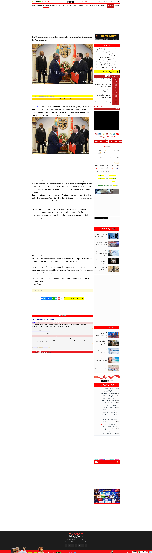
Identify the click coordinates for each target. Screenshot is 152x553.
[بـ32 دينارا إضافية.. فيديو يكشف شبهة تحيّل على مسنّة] (113, 368)
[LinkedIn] (86, 545)
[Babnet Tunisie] (76, 534)
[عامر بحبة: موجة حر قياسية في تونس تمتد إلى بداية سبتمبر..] (113, 360)
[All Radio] (107, 496)
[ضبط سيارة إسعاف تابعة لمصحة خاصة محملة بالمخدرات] (113, 244)
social (58, 5)
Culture (64, 5)
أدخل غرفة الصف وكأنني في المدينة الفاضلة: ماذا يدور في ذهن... (103, 85)
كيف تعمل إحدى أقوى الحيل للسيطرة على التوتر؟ (103, 91)
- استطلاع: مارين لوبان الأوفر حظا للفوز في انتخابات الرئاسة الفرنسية (107, 65)
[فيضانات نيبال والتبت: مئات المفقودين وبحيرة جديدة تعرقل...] (116, 80)
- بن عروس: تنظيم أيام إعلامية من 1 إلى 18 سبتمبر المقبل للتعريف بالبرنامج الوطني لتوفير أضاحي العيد (107, 51)
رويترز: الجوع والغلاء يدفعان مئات (109, 405)
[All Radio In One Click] (142, 552)
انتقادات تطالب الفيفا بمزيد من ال (109, 391)
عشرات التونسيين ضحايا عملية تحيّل (110, 431)
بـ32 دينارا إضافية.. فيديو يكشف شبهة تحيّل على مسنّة (101, 367)
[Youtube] (107, 1)
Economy (46, 5)
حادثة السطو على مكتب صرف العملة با (108, 415)
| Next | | (119, 552)
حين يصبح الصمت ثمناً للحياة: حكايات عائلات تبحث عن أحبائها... (102, 102)
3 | (116, 69)
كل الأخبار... (106, 45)
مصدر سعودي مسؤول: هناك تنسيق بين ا (108, 422)
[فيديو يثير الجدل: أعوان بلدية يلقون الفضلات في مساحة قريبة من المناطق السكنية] (113, 269)
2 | (117, 69)
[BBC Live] (107, 133)
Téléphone (67, 541)
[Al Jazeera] (103, 133)
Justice (98, 5)
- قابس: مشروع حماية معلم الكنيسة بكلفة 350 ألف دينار (108, 53)
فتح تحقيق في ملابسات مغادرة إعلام (109, 424)
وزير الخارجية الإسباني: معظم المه (110, 407)
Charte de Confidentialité (82, 541)
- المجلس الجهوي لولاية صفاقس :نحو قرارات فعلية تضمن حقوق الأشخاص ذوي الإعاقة (107, 55)
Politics (39, 5)
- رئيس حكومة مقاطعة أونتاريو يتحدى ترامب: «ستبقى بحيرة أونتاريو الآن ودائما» (107, 67)
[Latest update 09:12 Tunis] (71, 1)
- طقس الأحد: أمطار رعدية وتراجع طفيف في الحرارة (108, 57)
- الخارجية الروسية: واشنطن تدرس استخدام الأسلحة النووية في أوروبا (107, 63)
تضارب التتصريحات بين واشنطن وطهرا (108, 393)
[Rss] (97, 1)
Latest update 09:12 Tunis (84, 1)
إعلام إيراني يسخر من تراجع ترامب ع (109, 398)
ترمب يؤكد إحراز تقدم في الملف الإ (109, 419)
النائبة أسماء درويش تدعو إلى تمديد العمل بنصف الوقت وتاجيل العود (101, 253)
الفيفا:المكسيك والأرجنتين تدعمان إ (109, 412)
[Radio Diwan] (114, 133)
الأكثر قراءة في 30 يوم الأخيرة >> (107, 385)
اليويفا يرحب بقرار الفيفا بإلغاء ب (109, 389)
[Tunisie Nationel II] (99, 134)
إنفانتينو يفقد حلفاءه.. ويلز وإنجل (110, 429)
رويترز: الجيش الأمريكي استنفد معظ (109, 400)
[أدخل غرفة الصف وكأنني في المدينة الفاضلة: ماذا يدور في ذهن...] (116, 86)
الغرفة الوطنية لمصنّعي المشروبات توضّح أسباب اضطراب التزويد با (102, 351)
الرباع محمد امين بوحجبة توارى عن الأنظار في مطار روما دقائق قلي (101, 261)
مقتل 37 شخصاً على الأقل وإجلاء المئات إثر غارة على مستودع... (103, 96)
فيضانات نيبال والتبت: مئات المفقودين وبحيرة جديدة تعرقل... (102, 80)
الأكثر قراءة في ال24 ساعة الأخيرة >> (107, 229)
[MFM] (117, 134)
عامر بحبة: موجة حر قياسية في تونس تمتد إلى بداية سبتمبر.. (100, 359)
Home (34, 5)
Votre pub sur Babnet (79, 539)
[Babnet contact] (116, 1)
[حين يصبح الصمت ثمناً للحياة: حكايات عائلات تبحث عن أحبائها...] (116, 102)
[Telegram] (99, 1)
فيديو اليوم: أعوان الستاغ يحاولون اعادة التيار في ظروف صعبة (100, 236)
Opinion (103, 5)
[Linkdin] (111, 1)
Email (73, 541)
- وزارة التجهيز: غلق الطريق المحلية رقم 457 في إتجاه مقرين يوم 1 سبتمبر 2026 (107, 61)
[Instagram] (109, 1)
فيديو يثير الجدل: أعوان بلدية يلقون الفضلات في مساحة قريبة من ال (101, 269)
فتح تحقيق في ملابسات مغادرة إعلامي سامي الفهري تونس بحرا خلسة (101, 335)
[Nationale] (96, 134)
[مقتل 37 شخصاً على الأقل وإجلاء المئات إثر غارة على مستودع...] (116, 97)
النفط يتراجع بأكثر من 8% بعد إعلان (109, 396)
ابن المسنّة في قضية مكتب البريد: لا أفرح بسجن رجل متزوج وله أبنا (101, 343)
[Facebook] (102, 1)
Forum (117, 5)
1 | (119, 69)
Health (76, 5)
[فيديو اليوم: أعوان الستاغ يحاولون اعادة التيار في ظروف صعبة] (113, 236)
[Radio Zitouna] (110, 133)
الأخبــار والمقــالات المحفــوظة (74, 299)
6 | (111, 69)
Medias (81, 5)
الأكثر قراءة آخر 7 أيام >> (107, 327)
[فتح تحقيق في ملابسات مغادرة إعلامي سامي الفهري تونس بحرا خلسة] (113, 335)
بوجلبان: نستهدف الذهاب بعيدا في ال (109, 417)
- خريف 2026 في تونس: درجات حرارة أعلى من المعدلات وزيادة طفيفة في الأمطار (107, 59)
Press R (87, 5)
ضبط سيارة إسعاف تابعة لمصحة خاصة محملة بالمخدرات (101, 243)
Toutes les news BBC (98, 106)
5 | (113, 69)
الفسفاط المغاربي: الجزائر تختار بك (109, 403)
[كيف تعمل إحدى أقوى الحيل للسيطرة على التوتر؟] (116, 91)
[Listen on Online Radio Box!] (118, 462)
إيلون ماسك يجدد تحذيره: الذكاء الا (109, 410)
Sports (70, 5)
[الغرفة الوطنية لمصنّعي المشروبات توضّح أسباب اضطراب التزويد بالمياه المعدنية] (113, 351)
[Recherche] (118, 1)
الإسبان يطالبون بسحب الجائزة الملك (109, 426)
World (92, 5)
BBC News (110, 5)
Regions (52, 5)
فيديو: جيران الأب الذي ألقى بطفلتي (109, 434)
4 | (114, 69)
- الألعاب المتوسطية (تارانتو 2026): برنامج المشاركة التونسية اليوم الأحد (107, 49)
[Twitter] (104, 1)
